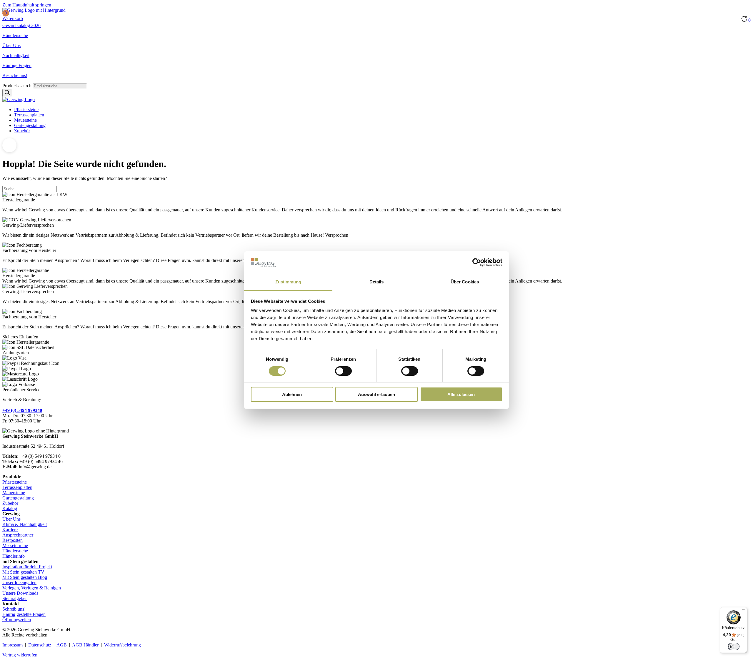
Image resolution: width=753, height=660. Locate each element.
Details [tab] (376, 281)
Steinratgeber (14, 598)
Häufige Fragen (16, 65)
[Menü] (743, 610)
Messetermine (15, 545)
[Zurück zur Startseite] (34, 10)
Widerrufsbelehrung (122, 644)
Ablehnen (292, 394)
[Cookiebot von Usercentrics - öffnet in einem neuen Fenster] (476, 262)
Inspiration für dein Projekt (27, 566)
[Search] (7, 93)
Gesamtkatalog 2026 (21, 25)
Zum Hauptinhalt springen (26, 4)
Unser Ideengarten (19, 582)
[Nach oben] (9, 145)
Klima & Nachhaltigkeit (24, 524)
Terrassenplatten (29, 114)
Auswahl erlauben (376, 394)
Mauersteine (25, 120)
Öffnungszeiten (16, 619)
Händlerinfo (13, 556)
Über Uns (11, 45)
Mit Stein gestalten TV (23, 571)
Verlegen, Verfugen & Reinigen (31, 587)
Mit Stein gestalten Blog (24, 577)
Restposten (12, 540)
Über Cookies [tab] (465, 281)
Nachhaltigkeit (15, 55)
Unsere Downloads (20, 593)
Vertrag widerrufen (19, 654)
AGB (61, 644)
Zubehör (22, 130)
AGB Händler (85, 644)
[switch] (343, 371)
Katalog (9, 508)
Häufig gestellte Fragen (24, 614)
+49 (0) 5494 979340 (22, 410)
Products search (17, 85)
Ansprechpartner (17, 534)
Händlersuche (15, 35)
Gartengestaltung (30, 125)
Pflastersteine (26, 109)
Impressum (12, 644)
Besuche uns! (14, 75)
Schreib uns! (14, 608)
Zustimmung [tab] (288, 281)
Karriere (10, 529)
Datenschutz (39, 644)
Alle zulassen (461, 394)
